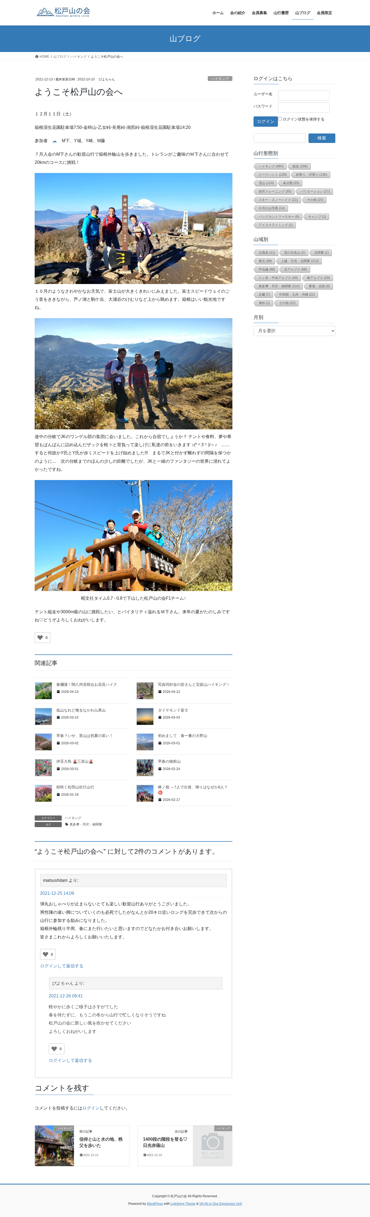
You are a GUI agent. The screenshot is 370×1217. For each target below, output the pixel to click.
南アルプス (318, 278)
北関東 (321, 253)
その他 (315, 200)
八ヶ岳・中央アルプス (278, 278)
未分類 (291, 183)
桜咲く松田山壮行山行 (75, 787)
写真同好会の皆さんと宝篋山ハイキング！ (194, 684)
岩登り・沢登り (311, 175)
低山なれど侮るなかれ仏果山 (81, 710)
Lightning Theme (183, 1204)
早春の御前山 (169, 761)
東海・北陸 (319, 286)
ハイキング (220, 79)
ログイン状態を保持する (303, 119)
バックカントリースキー (279, 216)
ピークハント (273, 175)
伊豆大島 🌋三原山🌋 (76, 761)
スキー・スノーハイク (278, 200)
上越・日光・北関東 (300, 261)
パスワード (263, 106)
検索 (321, 138)
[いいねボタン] (40, 638)
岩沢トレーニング (275, 191)
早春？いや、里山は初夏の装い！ (84, 735)
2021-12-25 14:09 (57, 893)
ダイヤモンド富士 (173, 710)
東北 (265, 261)
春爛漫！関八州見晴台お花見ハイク (86, 684)
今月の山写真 (272, 208)
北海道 (267, 253)
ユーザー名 (263, 94)
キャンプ (317, 216)
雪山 (266, 183)
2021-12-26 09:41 (66, 996)
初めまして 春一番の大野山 (182, 735)
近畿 (264, 294)
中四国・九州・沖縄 (297, 294)
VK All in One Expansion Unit (220, 1204)
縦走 (300, 166)
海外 (264, 303)
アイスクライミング (276, 225)
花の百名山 (294, 253)
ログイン (91, 1108)
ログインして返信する (61, 966)
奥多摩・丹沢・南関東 (86, 824)
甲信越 (267, 269)
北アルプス (295, 269)
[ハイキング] (54, 1145)
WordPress (155, 1204)
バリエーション (315, 191)
